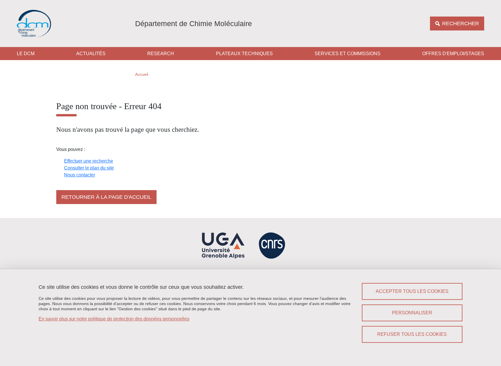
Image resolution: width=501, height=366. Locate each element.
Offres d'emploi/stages (453, 53)
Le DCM (26, 53)
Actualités (91, 53)
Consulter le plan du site (89, 167)
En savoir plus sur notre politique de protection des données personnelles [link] (114, 318)
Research (160, 53)
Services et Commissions (347, 53)
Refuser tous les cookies (412, 334)
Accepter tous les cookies (412, 291)
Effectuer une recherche (88, 160)
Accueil (141, 74)
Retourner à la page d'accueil (106, 197)
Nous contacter (79, 174)
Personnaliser (412, 312)
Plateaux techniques (244, 53)
